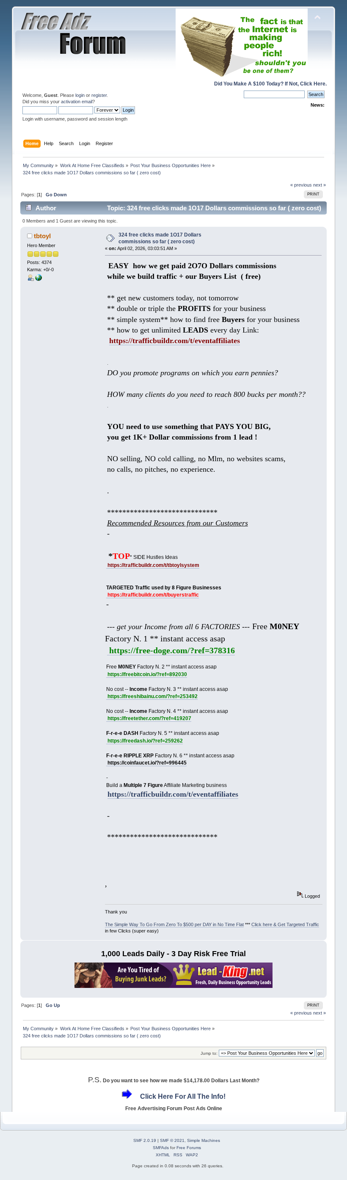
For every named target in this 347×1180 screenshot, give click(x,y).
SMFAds (161, 1147)
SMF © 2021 (172, 1140)
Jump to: (209, 1053)
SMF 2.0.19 (144, 1140)
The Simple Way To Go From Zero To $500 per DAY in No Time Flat (174, 924)
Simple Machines (203, 1140)
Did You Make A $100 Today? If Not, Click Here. (270, 84)
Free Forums (188, 1147)
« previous (301, 184)
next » (319, 184)
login (80, 95)
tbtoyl (42, 235)
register (99, 95)
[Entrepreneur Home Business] (38, 279)
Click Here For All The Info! (183, 1096)
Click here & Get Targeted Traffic (285, 924)
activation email (76, 101)
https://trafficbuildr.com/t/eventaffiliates (172, 794)
